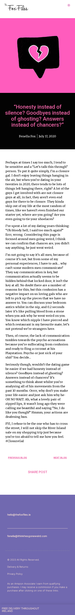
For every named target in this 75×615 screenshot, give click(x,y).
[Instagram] (8, 521)
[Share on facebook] (28, 480)
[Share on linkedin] (46, 480)
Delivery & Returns (17, 566)
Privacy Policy (15, 573)
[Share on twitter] (37, 480)
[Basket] (67, 7)
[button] (55, 7)
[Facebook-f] (12, 521)
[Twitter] (17, 521)
